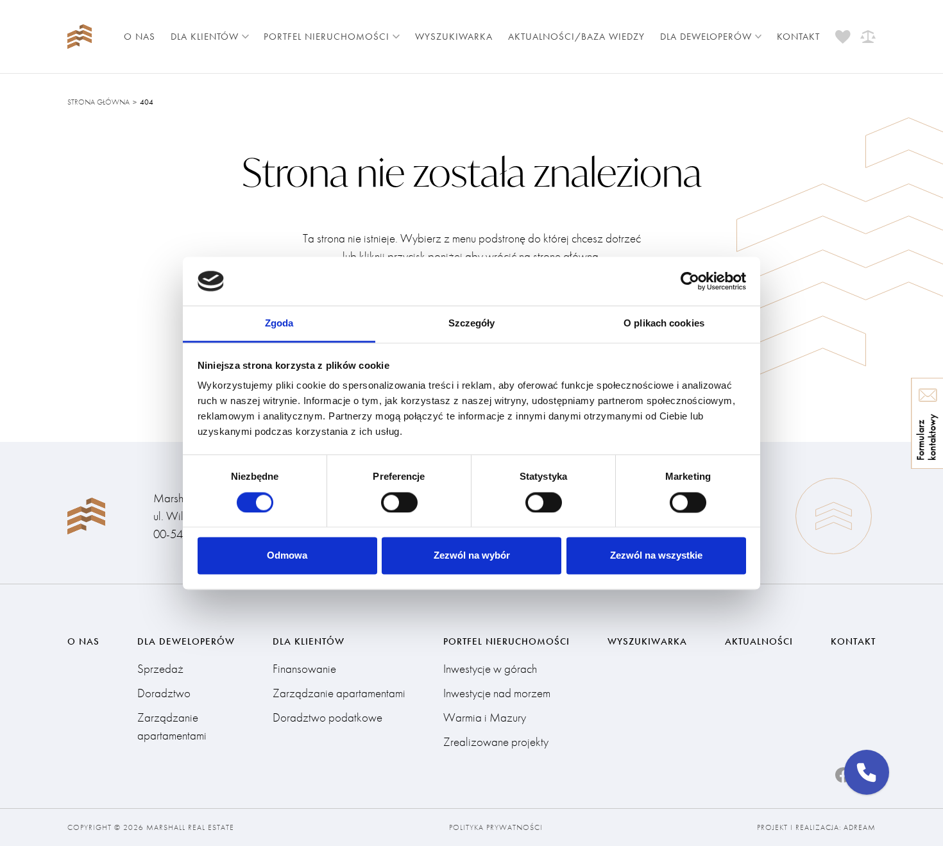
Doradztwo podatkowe (327, 717)
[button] (866, 772)
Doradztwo (164, 693)
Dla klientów (205, 36)
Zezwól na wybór (472, 555)
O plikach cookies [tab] (664, 323)
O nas (139, 36)
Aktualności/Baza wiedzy (576, 36)
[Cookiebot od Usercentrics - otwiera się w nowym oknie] (690, 281)
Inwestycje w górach (490, 669)
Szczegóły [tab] (471, 323)
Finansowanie (304, 669)
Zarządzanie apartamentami (172, 726)
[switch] (399, 502)
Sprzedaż (160, 669)
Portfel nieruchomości (326, 36)
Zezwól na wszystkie (656, 555)
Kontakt (798, 36)
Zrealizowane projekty (495, 742)
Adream (860, 827)
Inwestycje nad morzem (496, 693)
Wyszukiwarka (454, 36)
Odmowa (287, 555)
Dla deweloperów (706, 36)
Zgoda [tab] (279, 323)
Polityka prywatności (496, 827)
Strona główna (98, 102)
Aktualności (759, 641)
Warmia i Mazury (484, 717)
